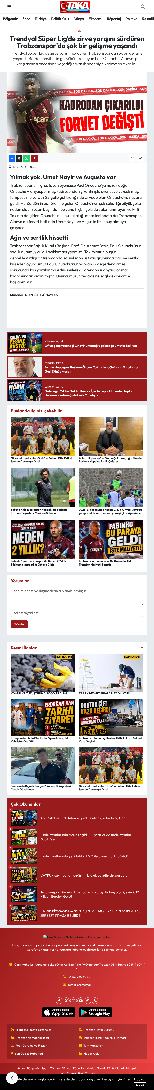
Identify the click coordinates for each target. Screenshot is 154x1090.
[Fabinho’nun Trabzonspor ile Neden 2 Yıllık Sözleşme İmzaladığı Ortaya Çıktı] (43, 539)
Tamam (140, 1085)
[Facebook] (59, 1000)
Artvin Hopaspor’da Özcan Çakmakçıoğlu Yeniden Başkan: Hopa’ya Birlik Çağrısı (111, 459)
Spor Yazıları (67, 1073)
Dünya (79, 18)
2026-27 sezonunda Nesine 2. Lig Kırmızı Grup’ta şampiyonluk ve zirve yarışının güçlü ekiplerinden (110, 511)
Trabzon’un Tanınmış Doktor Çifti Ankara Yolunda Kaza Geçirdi (111, 739)
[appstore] (58, 1012)
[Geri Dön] (12, 1078)
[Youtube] (80, 1000)
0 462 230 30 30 (80, 977)
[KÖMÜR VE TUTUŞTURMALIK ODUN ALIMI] (43, 672)
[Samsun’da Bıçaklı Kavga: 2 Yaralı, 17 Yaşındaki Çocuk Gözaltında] (43, 765)
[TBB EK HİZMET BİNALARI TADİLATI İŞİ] (111, 672)
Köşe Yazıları (86, 1073)
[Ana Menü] (9, 7)
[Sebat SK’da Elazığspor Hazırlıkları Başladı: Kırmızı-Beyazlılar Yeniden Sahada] (43, 487)
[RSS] (95, 1000)
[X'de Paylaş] (19, 158)
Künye (20, 1068)
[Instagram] (73, 1000)
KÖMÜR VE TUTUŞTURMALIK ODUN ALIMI (39, 693)
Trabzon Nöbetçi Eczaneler (33, 1030)
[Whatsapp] (88, 1000)
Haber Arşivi (92, 1053)
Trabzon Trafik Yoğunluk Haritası (104, 1038)
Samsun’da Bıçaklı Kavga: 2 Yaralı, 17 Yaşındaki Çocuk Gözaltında (41, 787)
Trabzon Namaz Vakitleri (32, 1038)
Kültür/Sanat (115, 1068)
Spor (26, 18)
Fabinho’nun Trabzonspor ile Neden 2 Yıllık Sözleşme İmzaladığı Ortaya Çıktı (38, 562)
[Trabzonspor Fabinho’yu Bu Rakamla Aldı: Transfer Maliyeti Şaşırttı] (111, 539)
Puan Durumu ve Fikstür (31, 1045)
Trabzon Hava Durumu (99, 1030)
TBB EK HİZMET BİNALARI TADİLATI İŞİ (104, 693)
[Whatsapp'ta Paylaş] (26, 158)
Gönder (19, 624)
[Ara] (143, 6)
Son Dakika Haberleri (29, 1053)
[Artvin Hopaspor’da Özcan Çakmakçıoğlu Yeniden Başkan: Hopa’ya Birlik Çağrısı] (111, 436)
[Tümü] (141, 648)
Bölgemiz (10, 18)
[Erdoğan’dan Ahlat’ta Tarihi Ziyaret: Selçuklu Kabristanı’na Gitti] (43, 717)
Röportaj (114, 18)
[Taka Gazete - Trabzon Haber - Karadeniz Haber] (75, 6)
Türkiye (41, 18)
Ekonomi (95, 18)
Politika (131, 18)
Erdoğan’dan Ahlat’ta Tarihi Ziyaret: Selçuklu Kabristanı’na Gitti (40, 739)
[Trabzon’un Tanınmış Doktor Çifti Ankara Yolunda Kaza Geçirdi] (111, 717)
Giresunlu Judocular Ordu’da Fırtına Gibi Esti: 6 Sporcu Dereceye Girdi (41, 459)
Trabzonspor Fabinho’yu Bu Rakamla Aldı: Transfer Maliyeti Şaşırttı (105, 562)
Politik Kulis (60, 18)
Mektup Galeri (96, 1068)
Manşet (131, 1068)
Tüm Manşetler (93, 1045)
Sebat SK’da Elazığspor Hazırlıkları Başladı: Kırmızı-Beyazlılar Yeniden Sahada (39, 511)
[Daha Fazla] (34, 158)
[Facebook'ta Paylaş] (12, 158)
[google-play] (95, 1012)
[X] (66, 1000)
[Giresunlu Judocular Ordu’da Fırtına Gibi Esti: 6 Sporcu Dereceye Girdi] (43, 436)
